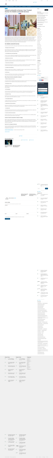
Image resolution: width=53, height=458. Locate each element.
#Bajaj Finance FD (40, 303)
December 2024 (39, 34)
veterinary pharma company (41, 353)
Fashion (16, 6)
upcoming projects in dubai (41, 352)
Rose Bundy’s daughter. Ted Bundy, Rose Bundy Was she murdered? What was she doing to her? (44, 105)
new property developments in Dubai (42, 338)
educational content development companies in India (41, 317)
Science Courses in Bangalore (41, 347)
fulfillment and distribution (41, 320)
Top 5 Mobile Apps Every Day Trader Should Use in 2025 (42, 350)
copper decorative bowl (44, 311)
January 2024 (39, 47)
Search (38, 8)
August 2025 (39, 29)
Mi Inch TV (43, 331)
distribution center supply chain (41, 314)
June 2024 (38, 43)
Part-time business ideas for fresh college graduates (44, 126)
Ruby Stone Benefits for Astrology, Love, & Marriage (44, 119)
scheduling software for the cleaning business (42, 345)
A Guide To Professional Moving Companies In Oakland (44, 130)
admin (7, 13)
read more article (7, 131)
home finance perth (40, 323)
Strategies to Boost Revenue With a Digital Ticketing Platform (44, 286)
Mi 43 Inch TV (39, 331)
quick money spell (45, 343)
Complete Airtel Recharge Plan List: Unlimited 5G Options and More (44, 185)
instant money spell (45, 323)
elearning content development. (41, 319)
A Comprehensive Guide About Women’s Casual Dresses (44, 296)
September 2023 (39, 52)
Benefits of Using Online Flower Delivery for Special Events (24, 195)
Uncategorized (39, 73)
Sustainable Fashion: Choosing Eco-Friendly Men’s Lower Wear (44, 293)
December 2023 (39, 48)
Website (27, 213)
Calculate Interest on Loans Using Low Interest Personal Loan (33, 195)
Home (6, 0)
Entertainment (11, 6)
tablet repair (44, 348)
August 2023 (39, 54)
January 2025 (39, 33)
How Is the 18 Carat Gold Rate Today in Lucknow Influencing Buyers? (16, 146)
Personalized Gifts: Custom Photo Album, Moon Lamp (22, 453)
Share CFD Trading (40, 348)
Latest (16, 0)
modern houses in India (40, 335)
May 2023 (38, 58)
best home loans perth (40, 307)
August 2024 (39, 40)
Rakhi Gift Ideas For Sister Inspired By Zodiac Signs (44, 123)
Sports (20, 6)
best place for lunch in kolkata (41, 308)
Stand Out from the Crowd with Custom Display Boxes (44, 116)
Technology (24, 6)
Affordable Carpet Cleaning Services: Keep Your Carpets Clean (22, 446)
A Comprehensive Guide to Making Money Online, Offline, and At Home (44, 282)
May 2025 (38, 30)
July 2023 (38, 55)
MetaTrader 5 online (44, 330)
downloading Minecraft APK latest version (42, 315)
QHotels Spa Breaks (40, 343)
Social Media (29, 6)
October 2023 (39, 51)
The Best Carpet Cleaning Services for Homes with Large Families (22, 450)
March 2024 (38, 44)
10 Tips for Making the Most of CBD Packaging (11, 359)
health (38, 66)
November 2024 (39, 36)
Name (6, 213)
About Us (10, 0)
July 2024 (38, 41)
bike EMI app (39, 311)
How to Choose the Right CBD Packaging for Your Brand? (44, 112)
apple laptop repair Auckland (41, 304)
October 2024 (39, 37)
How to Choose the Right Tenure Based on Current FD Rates (8, 146)
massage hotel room (40, 326)
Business (7, 6)
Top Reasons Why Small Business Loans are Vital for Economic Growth (44, 290)
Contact (13, 0)
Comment (6, 205)
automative (38, 61)
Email (17, 213)
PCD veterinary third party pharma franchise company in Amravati (43, 341)
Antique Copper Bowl (45, 303)
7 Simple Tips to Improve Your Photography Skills (44, 109)
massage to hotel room (40, 327)
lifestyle (38, 68)
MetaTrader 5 (39, 330)
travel (38, 72)
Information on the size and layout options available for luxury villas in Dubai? (44, 101)
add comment (15, 13)
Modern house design (40, 334)
